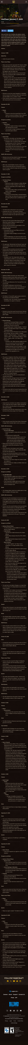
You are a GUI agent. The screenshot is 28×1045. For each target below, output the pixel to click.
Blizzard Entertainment (14, 23)
